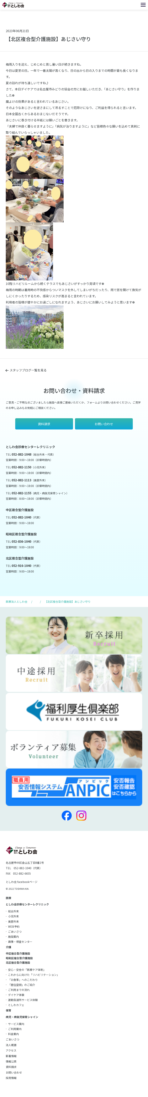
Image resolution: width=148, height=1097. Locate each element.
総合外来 (13, 911)
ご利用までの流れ (19, 989)
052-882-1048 (21, 454)
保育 (8, 1010)
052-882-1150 (21, 467)
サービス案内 (16, 1023)
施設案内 (13, 936)
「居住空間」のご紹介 (21, 984)
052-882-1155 (21, 493)
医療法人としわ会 (16, 601)
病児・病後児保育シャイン (22, 1017)
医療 (8, 898)
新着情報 (11, 1056)
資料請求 (11, 1067)
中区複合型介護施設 (18, 953)
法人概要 (11, 1045)
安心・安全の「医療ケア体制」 (27, 969)
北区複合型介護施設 (18, 962)
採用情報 (11, 1078)
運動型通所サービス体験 (23, 999)
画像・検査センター (20, 941)
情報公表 (11, 1061)
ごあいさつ (15, 931)
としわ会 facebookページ (21, 882)
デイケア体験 (16, 994)
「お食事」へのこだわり (23, 979)
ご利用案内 (15, 1028)
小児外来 (13, 916)
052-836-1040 (21, 541)
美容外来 (13, 921)
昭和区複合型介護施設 (19, 958)
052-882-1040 (21, 517)
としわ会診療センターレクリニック (27, 904)
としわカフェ (16, 1004)
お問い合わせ (14, 1072)
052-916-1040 (21, 565)
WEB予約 (13, 926)
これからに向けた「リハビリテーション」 (33, 974)
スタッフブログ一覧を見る (28, 370)
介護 (8, 947)
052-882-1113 (21, 480)
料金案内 (13, 1033)
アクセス (11, 1050)
